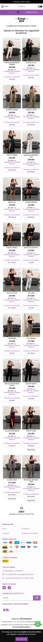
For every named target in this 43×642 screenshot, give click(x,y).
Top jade (31, 293)
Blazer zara (12, 480)
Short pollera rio (31, 248)
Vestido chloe (12, 293)
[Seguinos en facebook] (9, 587)
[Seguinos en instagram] (4, 587)
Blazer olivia (31, 63)
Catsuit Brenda (31, 202)
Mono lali (12, 202)
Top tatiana (31, 338)
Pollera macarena (12, 431)
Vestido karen (12, 155)
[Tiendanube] (21, 619)
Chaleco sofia (31, 110)
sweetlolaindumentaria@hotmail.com (19, 574)
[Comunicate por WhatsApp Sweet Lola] (38, 624)
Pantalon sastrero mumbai (12, 63)
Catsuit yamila (12, 248)
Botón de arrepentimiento (22, 627)
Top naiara (12, 338)
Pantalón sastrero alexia (12, 384)
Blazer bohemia (12, 110)
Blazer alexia (31, 384)
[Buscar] (18, 12)
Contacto (5, 533)
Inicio (4, 529)
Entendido (22, 639)
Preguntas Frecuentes (30, 533)
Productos (25, 529)
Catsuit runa (31, 431)
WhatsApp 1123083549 (14, 571)
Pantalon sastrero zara (31, 481)
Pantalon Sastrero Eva (31, 156)
